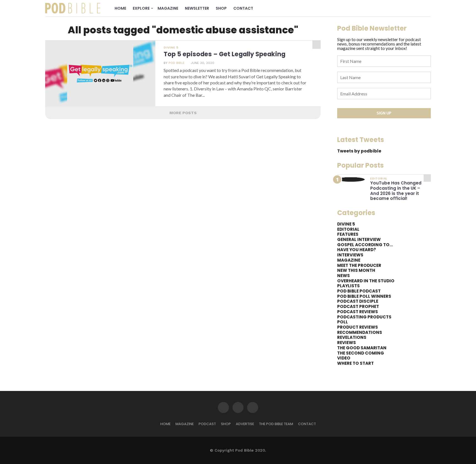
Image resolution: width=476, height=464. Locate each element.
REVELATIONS (351, 337)
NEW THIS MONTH (356, 270)
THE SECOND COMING (360, 353)
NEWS (343, 275)
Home (120, 8)
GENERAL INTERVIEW (359, 239)
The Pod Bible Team (276, 424)
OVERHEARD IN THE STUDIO (365, 281)
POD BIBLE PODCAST (359, 291)
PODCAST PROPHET (358, 306)
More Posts (183, 113)
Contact (243, 8)
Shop (221, 8)
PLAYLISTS (348, 286)
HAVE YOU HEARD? (356, 250)
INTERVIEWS (350, 255)
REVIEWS (346, 342)
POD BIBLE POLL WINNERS (364, 296)
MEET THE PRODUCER (359, 265)
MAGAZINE (348, 260)
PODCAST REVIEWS (357, 312)
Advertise (245, 424)
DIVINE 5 (346, 224)
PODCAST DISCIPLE (357, 301)
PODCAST (207, 424)
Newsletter (197, 8)
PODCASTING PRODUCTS (364, 317)
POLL (342, 322)
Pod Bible (177, 63)
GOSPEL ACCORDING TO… (365, 245)
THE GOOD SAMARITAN (361, 348)
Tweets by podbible (359, 151)
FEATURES (347, 234)
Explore (141, 8)
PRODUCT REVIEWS (357, 327)
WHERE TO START (355, 363)
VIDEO (343, 358)
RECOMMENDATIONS (359, 332)
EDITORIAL (348, 229)
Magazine (168, 8)
